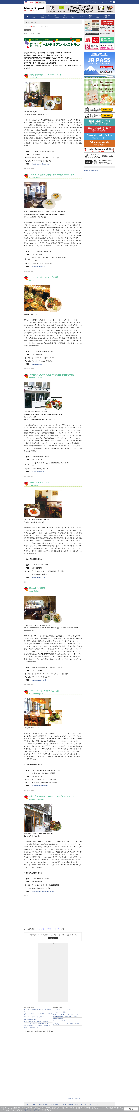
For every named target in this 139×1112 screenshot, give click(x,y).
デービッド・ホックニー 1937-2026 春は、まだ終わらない (38, 1014)
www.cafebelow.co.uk (39, 680)
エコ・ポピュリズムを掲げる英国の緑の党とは (36, 1023)
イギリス (29, 2)
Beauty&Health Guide (99, 136)
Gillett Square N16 (58, 1018)
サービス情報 (40, 1104)
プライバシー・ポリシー (32, 1110)
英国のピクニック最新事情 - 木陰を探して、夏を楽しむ (37, 1010)
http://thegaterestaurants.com (41, 164)
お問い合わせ (48, 1104)
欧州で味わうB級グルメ (30, 1019)
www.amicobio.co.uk (38, 577)
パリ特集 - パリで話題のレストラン (62, 1012)
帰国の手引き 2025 (99, 122)
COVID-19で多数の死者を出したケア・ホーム (65, 1016)
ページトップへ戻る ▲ (75, 1098)
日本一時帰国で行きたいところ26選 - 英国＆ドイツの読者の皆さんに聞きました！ (38, 1026)
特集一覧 (27, 30)
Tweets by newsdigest (91, 170)
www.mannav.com (38, 472)
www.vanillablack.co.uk (39, 266)
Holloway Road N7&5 (59, 1020)
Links (96, 1104)
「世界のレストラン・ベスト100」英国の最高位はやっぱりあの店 (67, 1023)
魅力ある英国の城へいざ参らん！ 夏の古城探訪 (36, 1021)
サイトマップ (62, 1104)
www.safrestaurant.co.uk (40, 786)
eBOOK (33, 1104)
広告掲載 (89, 2)
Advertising (100, 2)
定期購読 (94, 2)
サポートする (53, 938)
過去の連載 (70, 1104)
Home (25, 26)
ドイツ (40, 2)
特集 (30, 26)
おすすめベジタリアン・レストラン (62, 1009)
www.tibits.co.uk (37, 364)
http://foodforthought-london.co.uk (43, 891)
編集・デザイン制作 (81, 2)
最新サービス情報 (97, 33)
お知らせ (28, 1104)
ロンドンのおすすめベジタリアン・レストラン (47, 929)
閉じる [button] (131, 1109)
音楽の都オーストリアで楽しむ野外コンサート (36, 1016)
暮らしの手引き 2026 (99, 129)
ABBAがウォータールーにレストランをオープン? (66, 1014)
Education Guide (99, 143)
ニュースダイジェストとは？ (69, 2)
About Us (77, 1104)
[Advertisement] (53, 973)
